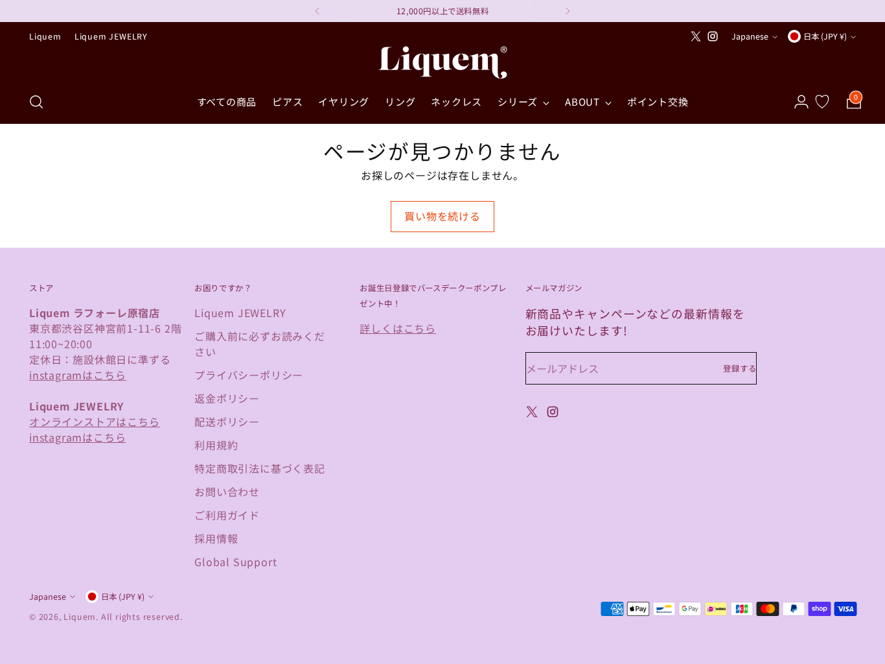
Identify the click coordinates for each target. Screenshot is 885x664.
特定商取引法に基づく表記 (259, 468)
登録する (740, 368)
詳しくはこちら (398, 328)
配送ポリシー (227, 421)
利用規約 (216, 445)
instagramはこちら (77, 375)
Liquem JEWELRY (240, 312)
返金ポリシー (227, 398)
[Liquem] (442, 62)
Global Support (235, 561)
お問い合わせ (227, 491)
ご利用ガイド (227, 515)
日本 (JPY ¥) (825, 36)
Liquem (79, 616)
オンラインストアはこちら (94, 421)
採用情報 (216, 538)
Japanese (749, 36)
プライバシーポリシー (248, 375)
